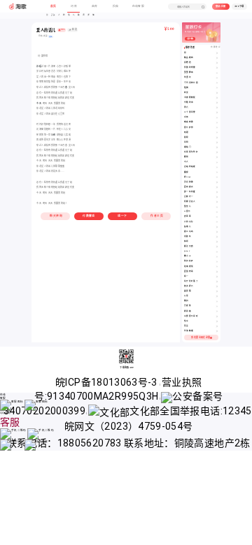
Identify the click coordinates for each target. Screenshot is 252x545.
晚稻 (186, 132)
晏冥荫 (187, 291)
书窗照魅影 (190, 97)
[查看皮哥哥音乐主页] (217, 216)
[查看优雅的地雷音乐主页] (217, 67)
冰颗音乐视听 (191, 316)
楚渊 (186, 88)
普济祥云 (188, 286)
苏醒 (38, 66)
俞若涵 (187, 62)
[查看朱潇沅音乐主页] (217, 77)
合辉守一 (188, 197)
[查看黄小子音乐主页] (217, 256)
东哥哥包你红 (191, 152)
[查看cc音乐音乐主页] (217, 211)
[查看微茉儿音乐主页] (217, 206)
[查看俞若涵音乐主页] (217, 62)
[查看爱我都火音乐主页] (217, 187)
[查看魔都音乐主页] (217, 172)
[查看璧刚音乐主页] (217, 157)
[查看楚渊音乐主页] (217, 88)
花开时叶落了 (191, 281)
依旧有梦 (188, 261)
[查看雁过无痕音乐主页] (217, 246)
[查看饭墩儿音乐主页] (217, 227)
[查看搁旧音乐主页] (217, 301)
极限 (186, 137)
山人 (186, 162)
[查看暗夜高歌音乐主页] (217, 122)
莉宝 (186, 93)
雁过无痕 (188, 246)
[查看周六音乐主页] (217, 107)
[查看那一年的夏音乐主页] (217, 192)
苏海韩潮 (188, 331)
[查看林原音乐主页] (217, 241)
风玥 (186, 142)
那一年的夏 (190, 192)
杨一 (186, 276)
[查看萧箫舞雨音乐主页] (217, 72)
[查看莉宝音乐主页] (217, 93)
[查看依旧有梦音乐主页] (217, 261)
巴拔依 (187, 306)
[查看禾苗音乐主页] (217, 117)
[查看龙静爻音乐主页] (217, 236)
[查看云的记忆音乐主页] (217, 222)
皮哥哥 (187, 216)
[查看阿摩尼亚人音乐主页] (217, 202)
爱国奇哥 (188, 271)
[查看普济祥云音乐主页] (217, 286)
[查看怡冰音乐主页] (217, 321)
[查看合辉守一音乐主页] (217, 197)
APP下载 (239, 6)
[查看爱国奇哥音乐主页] (217, 271)
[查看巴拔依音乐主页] (217, 306)
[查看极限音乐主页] (217, 137)
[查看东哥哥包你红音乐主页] (217, 152)
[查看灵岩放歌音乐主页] (217, 182)
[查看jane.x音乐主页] (217, 251)
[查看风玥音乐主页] (217, 142)
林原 (186, 241)
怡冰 (186, 321)
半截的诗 (188, 102)
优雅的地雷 (190, 67)
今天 (38, 103)
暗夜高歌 (188, 122)
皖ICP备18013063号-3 (107, 382)
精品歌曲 (188, 58)
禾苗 (186, 117)
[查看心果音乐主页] (217, 296)
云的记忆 (188, 222)
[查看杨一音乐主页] (217, 276)
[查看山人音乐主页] (217, 162)
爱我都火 (188, 187)
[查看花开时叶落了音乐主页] (217, 281)
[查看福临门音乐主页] (217, 147)
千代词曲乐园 (191, 83)
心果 (186, 296)
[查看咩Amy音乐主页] (217, 177)
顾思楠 (187, 311)
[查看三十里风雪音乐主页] (217, 112)
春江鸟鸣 (188, 232)
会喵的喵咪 (190, 167)
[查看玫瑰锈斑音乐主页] (217, 267)
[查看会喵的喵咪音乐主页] (217, 167)
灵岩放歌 (188, 182)
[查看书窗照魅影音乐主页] (217, 97)
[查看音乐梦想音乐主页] (217, 127)
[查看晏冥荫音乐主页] (217, 291)
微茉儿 (187, 206)
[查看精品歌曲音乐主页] (217, 58)
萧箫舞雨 (188, 72)
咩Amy (187, 177)
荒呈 (186, 326)
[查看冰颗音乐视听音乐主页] (217, 316)
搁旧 (186, 301)
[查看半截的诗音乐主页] (217, 102)
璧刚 (186, 157)
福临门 (187, 147)
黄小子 (187, 256)
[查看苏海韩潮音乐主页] (217, 331)
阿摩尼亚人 (190, 202)
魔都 (186, 172)
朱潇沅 (187, 77)
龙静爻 (187, 236)
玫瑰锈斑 (188, 267)
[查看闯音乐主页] (217, 53)
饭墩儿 (187, 227)
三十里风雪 (190, 112)
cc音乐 (187, 211)
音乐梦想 (188, 127)
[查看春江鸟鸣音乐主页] (217, 232)
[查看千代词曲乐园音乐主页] (217, 83)
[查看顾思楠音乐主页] (217, 311)
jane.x (187, 251)
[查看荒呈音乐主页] (217, 326)
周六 (186, 107)
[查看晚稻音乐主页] (217, 132)
